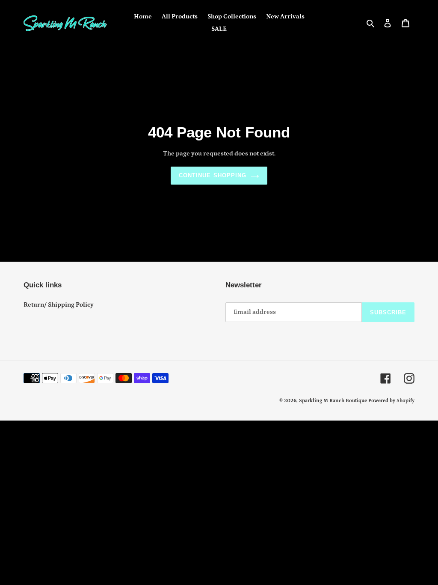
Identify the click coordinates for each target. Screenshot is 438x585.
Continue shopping (212, 175)
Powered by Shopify (391, 400)
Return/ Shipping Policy (59, 304)
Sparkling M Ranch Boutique (333, 400)
